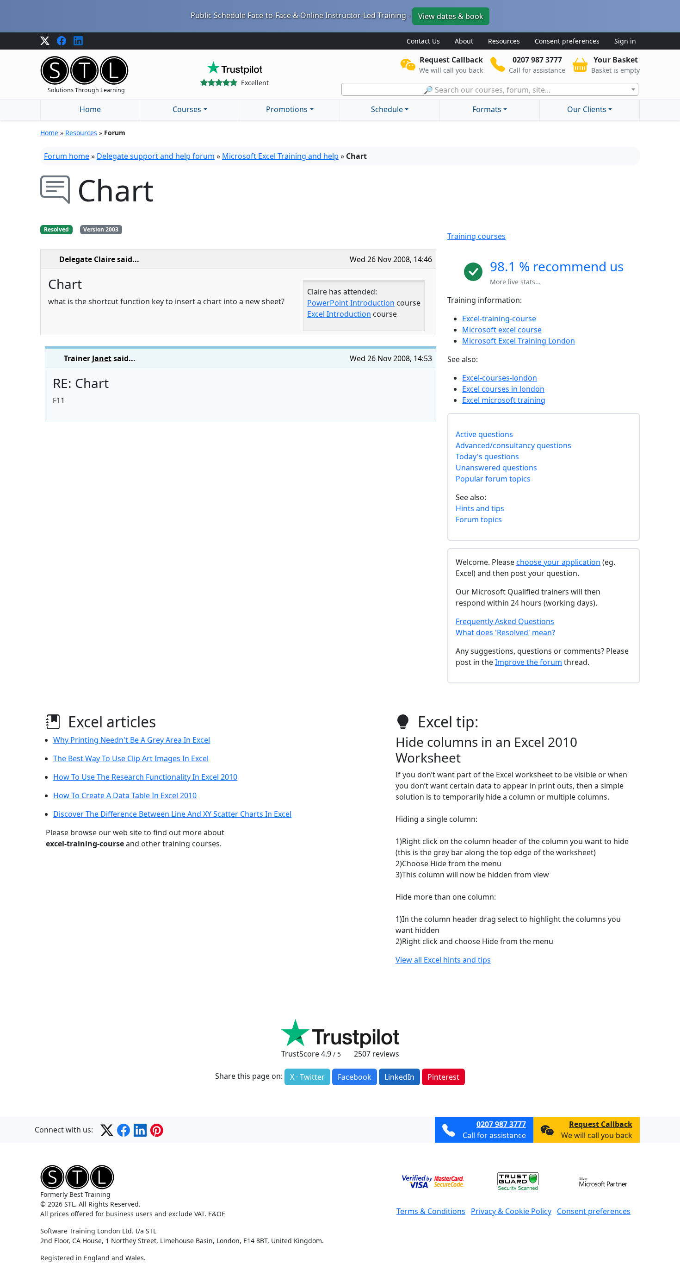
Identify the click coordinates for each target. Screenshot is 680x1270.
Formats (486, 109)
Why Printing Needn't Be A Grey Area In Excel (131, 740)
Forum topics (479, 519)
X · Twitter (307, 1077)
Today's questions (487, 456)
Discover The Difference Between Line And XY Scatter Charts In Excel (172, 814)
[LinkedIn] (78, 41)
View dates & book (450, 16)
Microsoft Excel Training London (518, 341)
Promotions (287, 109)
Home (90, 109)
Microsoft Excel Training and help (280, 156)
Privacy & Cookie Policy (511, 1211)
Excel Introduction (339, 314)
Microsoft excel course (502, 330)
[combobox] (489, 89)
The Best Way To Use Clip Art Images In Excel (131, 758)
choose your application (558, 562)
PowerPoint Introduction (351, 303)
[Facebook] (61, 41)
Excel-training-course (499, 318)
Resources (504, 41)
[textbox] (490, 89)
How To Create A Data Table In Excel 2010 (125, 795)
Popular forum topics (493, 479)
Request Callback (600, 1124)
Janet (101, 358)
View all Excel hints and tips (443, 960)
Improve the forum (528, 662)
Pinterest (443, 1077)
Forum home (66, 156)
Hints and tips (480, 508)
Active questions (484, 434)
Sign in (625, 41)
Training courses (476, 236)
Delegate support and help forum (156, 156)
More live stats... (515, 281)
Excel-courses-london (499, 378)
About (464, 41)
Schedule (387, 109)
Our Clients (586, 109)
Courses (187, 109)
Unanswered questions (496, 468)
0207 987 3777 (501, 1124)
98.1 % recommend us (557, 266)
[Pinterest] (156, 1129)
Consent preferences (567, 41)
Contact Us (423, 41)
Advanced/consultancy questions (513, 445)
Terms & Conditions (430, 1211)
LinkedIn (399, 1077)
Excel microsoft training (503, 400)
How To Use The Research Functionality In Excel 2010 (145, 777)
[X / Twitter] (44, 41)
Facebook (354, 1077)
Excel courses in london (503, 389)
